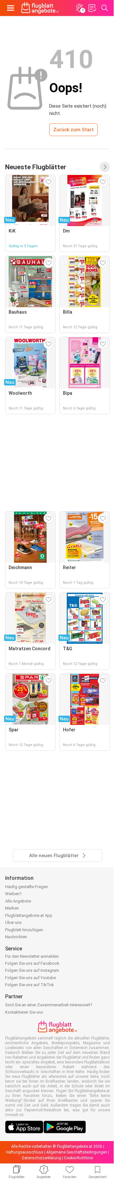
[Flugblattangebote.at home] (40, 8)
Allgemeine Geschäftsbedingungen (76, 1152)
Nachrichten (16, 936)
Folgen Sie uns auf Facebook (32, 963)
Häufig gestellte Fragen (26, 886)
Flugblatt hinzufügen (24, 929)
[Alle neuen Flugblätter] (105, 167)
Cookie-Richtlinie (78, 1158)
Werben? (13, 893)
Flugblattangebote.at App (28, 915)
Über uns (13, 922)
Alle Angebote (18, 901)
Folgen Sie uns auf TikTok (29, 984)
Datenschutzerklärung (41, 1158)
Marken (12, 908)
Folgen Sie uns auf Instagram (32, 970)
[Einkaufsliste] (92, 8)
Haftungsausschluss (24, 1152)
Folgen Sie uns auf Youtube (30, 977)
